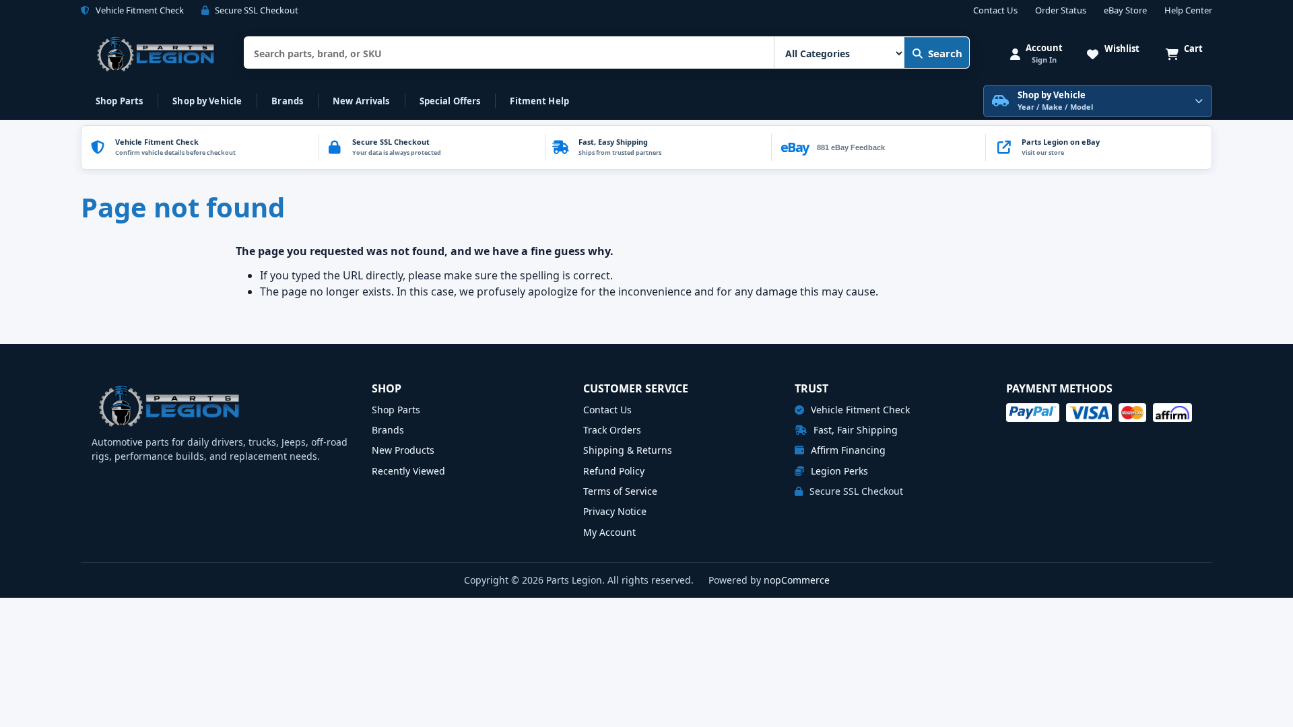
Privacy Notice (614, 511)
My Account (609, 532)
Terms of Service (620, 491)
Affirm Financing (847, 450)
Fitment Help (539, 101)
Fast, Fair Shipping (854, 429)
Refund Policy (613, 470)
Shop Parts (119, 101)
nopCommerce (797, 580)
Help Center (1188, 10)
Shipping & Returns (627, 450)
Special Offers (450, 101)
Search (945, 53)
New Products (403, 450)
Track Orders (612, 429)
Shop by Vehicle (207, 101)
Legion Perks (838, 470)
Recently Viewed (408, 470)
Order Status (1060, 10)
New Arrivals (361, 101)
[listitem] (1098, 147)
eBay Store (1125, 10)
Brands (287, 101)
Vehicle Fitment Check (859, 409)
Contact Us (995, 10)
